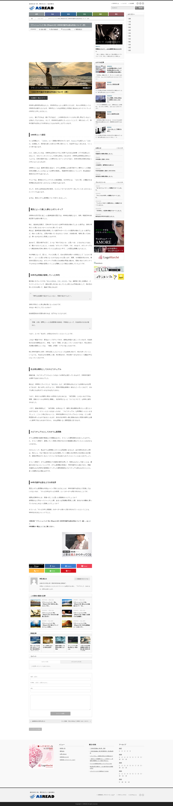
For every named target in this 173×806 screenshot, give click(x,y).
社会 (52, 14)
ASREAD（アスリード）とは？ (67, 759)
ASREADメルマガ (64, 757)
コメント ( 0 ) (44, 661)
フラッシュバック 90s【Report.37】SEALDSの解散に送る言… (50, 614)
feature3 (55, 29)
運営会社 (62, 751)
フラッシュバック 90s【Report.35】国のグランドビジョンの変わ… (50, 625)
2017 (120, 748)
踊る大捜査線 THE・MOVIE (57, 281)
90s (52, 29)
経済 (36, 14)
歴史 (116, 14)
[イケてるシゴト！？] (109, 277)
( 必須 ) (34, 676)
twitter (140, 3)
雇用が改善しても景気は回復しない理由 (60, 647)
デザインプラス (122, 795)
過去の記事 (120, 148)
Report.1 (74, 141)
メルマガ (124, 3)
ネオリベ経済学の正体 (113, 114)
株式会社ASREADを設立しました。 (105, 216)
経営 (130, 47)
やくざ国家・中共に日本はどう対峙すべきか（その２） (75, 721)
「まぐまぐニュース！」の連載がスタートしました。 (109, 189)
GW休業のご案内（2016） (103, 159)
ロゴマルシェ (133, 795)
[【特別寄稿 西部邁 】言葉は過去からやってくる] (77, 556)
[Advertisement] (44, 45)
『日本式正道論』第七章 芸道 (97, 748)
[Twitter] (140, 795)
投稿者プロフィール (82, 579)
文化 (84, 14)
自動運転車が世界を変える (38, 721)
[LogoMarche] (109, 257)
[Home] (32, 19)
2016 (120, 754)
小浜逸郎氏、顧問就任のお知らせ (105, 165)
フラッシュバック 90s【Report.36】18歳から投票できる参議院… (81, 614)
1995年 (44, 141)
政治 (68, 14)
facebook (143, 3)
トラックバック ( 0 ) (76, 661)
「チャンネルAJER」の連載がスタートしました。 (108, 196)
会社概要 (132, 3)
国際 (130, 18)
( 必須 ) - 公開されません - (39, 682)
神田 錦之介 (79, 29)
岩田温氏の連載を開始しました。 (105, 176)
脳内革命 (55, 384)
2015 (120, 762)
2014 (120, 771)
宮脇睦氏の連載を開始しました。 (105, 153)
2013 (120, 779)
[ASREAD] (41, 10)
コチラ (42, 526)
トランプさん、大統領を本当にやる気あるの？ (101, 756)
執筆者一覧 (62, 748)
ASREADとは (115, 3)
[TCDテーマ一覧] (109, 269)
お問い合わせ (63, 754)
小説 (130, 21)
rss (137, 3)
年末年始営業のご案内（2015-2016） (106, 170)
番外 (130, 41)
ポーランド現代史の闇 (113, 84)
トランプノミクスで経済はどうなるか (99, 771)
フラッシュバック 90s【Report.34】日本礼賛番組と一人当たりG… (81, 625)
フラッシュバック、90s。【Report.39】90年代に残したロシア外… (50, 604)
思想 (100, 14)
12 (126, 759)
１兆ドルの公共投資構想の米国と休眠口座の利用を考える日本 (85, 648)
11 (122, 759)
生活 (130, 38)
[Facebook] (143, 795)
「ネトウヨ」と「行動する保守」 (114, 130)
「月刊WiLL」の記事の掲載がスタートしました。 (109, 210)
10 (119, 759)
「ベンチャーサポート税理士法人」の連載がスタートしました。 (109, 204)
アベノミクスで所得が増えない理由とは (72, 647)
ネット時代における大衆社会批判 (47, 646)
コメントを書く (67, 29)
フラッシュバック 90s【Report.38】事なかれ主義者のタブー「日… (81, 604)
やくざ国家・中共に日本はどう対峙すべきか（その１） (114, 99)
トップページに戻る (35, 729)
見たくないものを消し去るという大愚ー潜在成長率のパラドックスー (35, 648)
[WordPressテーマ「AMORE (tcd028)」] (109, 232)
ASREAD (84, 804)
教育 (130, 30)
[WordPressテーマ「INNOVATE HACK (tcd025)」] (109, 249)
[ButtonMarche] (109, 263)
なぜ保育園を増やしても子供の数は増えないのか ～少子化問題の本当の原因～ (114, 70)
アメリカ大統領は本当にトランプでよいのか (101, 763)
